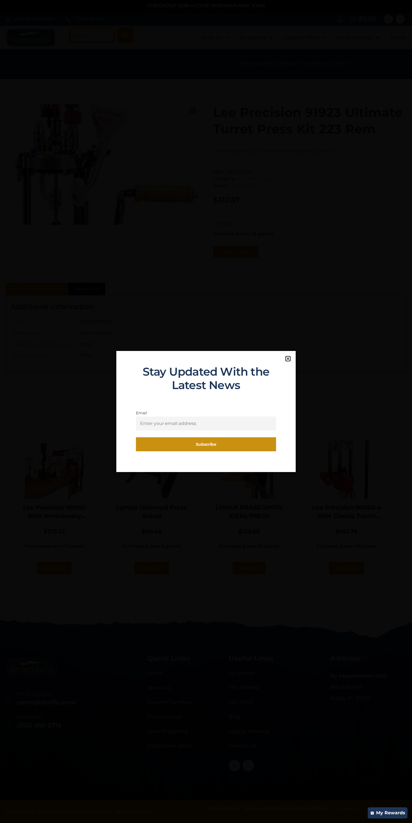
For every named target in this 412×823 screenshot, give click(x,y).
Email (141, 412)
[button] (288, 359)
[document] (206, 411)
